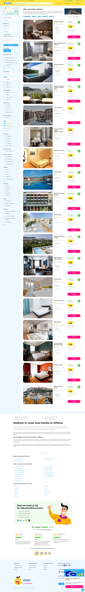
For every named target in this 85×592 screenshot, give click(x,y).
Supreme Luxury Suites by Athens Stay (59, 87)
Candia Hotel (58, 172)
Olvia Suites (57, 322)
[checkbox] (10, 58)
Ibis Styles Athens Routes (59, 193)
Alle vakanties (58, 3)
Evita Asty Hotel (59, 300)
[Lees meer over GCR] (81, 0)
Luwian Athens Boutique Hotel (58, 344)
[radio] (10, 105)
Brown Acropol (58, 365)
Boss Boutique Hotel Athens (60, 43)
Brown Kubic (57, 214)
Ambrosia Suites (59, 21)
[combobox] (33, 3)
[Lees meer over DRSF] (29, 520)
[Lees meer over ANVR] (76, 0)
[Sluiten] (82, 578)
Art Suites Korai (59, 64)
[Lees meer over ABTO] (79, 0)
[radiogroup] (10, 108)
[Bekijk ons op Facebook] (62, 588)
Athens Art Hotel (59, 150)
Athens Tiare (57, 279)
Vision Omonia (58, 107)
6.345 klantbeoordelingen (46, 529)
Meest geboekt (76, 16)
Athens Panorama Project (59, 236)
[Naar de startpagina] (7, 3)
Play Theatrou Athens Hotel (58, 258)
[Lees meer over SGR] (78, 0)
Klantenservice (68, 3)
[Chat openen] (82, 589)
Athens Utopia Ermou (58, 387)
